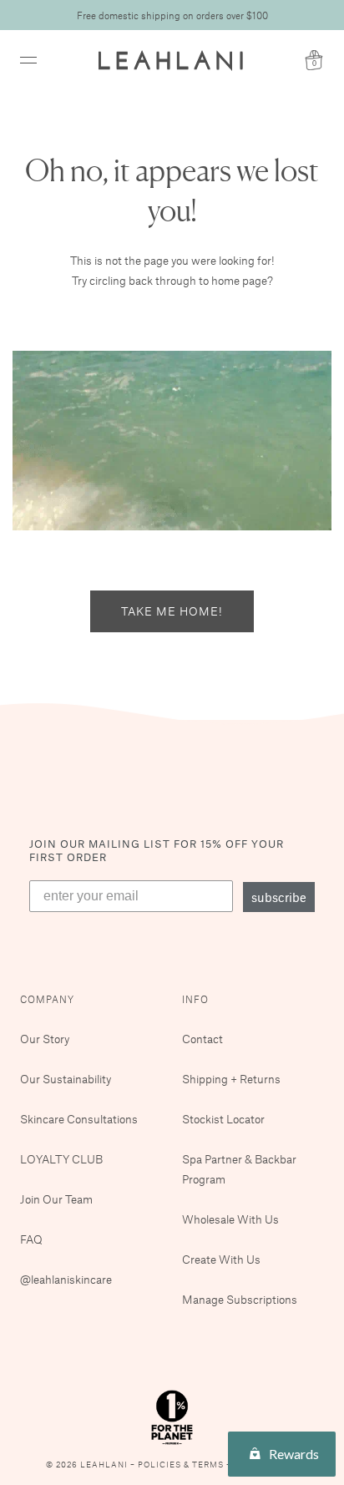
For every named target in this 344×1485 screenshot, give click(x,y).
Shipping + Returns (231, 1079)
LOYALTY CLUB (61, 1159)
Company (47, 999)
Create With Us (221, 1259)
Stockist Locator (223, 1119)
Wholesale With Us (230, 1219)
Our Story (44, 1038)
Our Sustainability (65, 1079)
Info (195, 999)
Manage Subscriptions (239, 1299)
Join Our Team (56, 1199)
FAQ (31, 1239)
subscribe (278, 897)
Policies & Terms (182, 1464)
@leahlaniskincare (66, 1279)
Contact (202, 1038)
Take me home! (172, 611)
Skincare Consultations (79, 1119)
